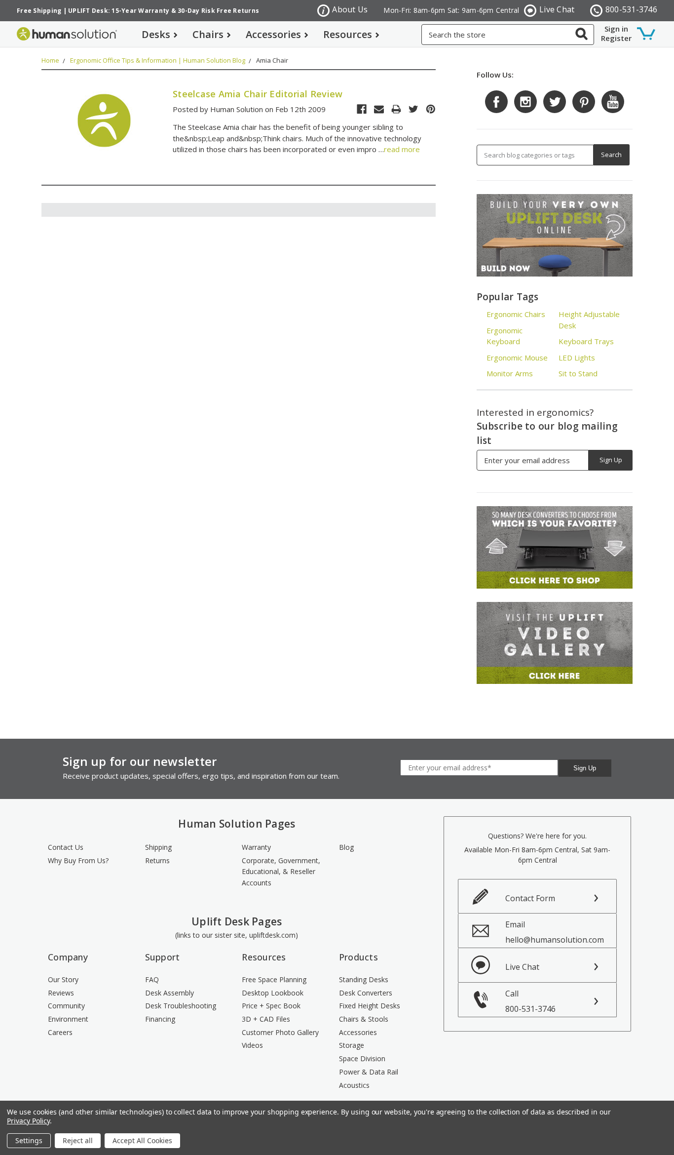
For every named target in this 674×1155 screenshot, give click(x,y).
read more (402, 149)
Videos (252, 1045)
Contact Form (530, 898)
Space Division (362, 1058)
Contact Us (65, 847)
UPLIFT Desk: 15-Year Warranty (118, 10)
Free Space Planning (274, 979)
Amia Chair (272, 60)
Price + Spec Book (271, 1005)
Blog (346, 847)
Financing (160, 1019)
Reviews (61, 992)
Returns (157, 860)
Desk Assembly (169, 992)
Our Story (63, 979)
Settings (28, 1140)
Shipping (158, 847)
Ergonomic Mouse (517, 357)
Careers (60, 1032)
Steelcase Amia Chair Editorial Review (257, 94)
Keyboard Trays (586, 341)
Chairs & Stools (363, 1019)
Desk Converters (365, 992)
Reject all (78, 1140)
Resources (347, 34)
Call (530, 1001)
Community (66, 1005)
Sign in (616, 28)
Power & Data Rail (368, 1071)
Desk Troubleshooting (180, 1005)
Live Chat (556, 9)
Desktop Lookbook (272, 992)
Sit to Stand (578, 373)
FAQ (152, 979)
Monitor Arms (510, 373)
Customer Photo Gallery (280, 1032)
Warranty (256, 847)
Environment (68, 1019)
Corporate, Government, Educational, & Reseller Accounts (281, 871)
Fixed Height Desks (369, 1005)
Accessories (273, 34)
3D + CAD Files (266, 1019)
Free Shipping (39, 10)
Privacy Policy (28, 1120)
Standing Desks (363, 979)
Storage (351, 1045)
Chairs (208, 34)
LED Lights (577, 357)
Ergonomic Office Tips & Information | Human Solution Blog (157, 60)
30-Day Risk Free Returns (218, 10)
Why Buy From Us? (78, 860)
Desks (156, 34)
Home (50, 60)
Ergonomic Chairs (516, 314)
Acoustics (354, 1085)
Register (616, 38)
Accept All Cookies (142, 1140)
